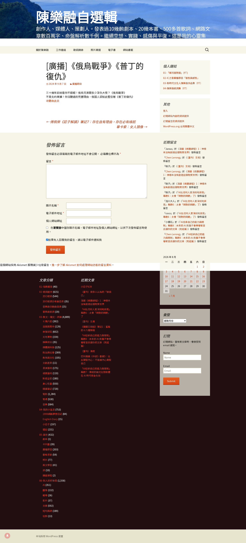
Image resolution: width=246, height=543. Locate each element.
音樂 (45, 404)
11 (172, 276)
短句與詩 (47, 511)
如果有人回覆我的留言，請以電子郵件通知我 (75, 240)
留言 (49, 161)
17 (166, 281)
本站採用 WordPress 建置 (49, 536)
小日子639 (86, 286)
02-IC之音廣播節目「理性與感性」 (181, 78)
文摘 (45, 505)
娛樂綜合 (47, 342)
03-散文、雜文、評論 (50, 317)
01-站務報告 (45, 286)
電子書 (112, 50)
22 (197, 281)
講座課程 (47, 475)
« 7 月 (172, 295)
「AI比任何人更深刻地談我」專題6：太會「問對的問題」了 (184, 194)
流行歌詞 (47, 296)
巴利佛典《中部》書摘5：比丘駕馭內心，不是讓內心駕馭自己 (96, 360)
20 (185, 281)
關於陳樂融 (42, 50)
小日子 (46, 424)
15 (197, 276)
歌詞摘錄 (78, 50)
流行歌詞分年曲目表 (53, 301)
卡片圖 (46, 444)
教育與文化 (48, 357)
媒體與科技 (48, 347)
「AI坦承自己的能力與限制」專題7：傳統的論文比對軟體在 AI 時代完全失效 (96, 372)
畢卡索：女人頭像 (131, 126)
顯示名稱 (52, 205)
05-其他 (43, 434)
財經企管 (47, 378)
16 (203, 276)
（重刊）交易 (193, 157)
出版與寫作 (48, 326)
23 (203, 281)
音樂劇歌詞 (48, 311)
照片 (45, 459)
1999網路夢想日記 (52, 414)
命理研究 (47, 331)
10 (166, 276)
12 (178, 276)
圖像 (45, 490)
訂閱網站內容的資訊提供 (176, 116)
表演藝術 (47, 368)
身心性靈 (47, 383)
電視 (45, 399)
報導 (45, 495)
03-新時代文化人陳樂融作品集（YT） (182, 83)
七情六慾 (47, 321)
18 (172, 281)
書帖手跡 (47, 454)
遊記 (45, 429)
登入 (165, 110)
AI (44, 485)
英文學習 (47, 465)
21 (191, 281)
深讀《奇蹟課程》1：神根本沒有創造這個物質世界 (184, 150)
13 (185, 276)
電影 (45, 394)
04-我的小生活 (47, 409)
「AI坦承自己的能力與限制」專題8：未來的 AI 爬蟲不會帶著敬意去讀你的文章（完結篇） (184, 225)
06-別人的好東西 (48, 480)
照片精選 (96, 50)
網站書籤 (128, 50)
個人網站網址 (54, 221)
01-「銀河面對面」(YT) (175, 72)
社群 (45, 516)
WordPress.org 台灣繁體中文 (178, 126)
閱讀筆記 (47, 388)
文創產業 (47, 362)
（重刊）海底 (88, 351)
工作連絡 (61, 50)
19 (178, 281)
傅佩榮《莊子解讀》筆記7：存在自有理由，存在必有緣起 (91, 121)
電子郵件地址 (55, 213)
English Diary (50, 419)
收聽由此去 (52, 101)
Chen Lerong (173, 157)
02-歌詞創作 (45, 291)
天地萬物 (47, 336)
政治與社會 (48, 352)
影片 (45, 500)
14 (191, 276)
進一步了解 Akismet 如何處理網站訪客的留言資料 (81, 265)
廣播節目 (77, 83)
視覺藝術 (47, 373)
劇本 (45, 439)
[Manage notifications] (7, 535)
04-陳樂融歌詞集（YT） (175, 88)
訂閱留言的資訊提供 (173, 121)
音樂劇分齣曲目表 (52, 306)
